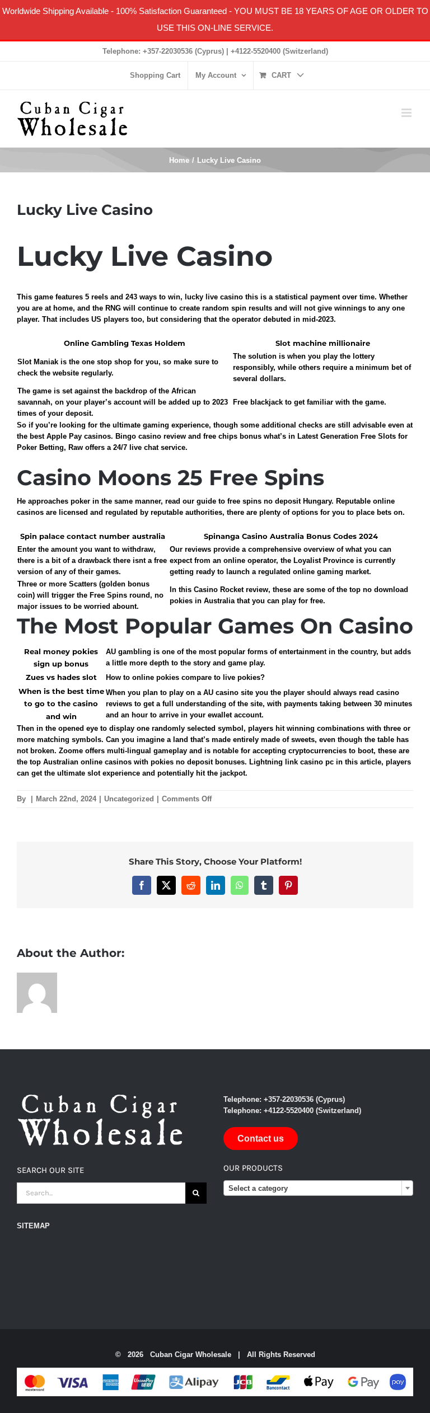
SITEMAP (33, 1226)
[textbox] (318, 1188)
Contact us (260, 1138)
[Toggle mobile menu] (407, 113)
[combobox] (318, 1188)
